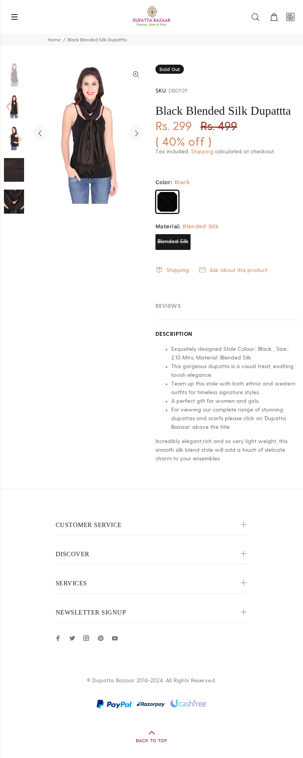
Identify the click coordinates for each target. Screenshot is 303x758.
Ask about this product (238, 270)
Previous (40, 133)
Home (54, 39)
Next (136, 133)
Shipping (202, 152)
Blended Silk (173, 241)
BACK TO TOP (151, 740)
